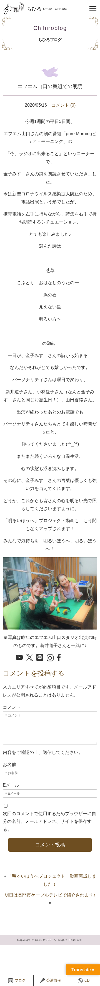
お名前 (9, 764)
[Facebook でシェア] (60, 658)
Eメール (11, 785)
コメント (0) (63, 105)
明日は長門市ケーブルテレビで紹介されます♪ (50, 895)
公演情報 (53, 980)
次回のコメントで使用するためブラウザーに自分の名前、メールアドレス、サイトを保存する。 (49, 821)
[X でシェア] (29, 658)
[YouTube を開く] (19, 658)
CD (86, 980)
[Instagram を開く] (50, 658)
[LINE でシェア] (39, 658)
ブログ (20, 980)
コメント (12, 707)
